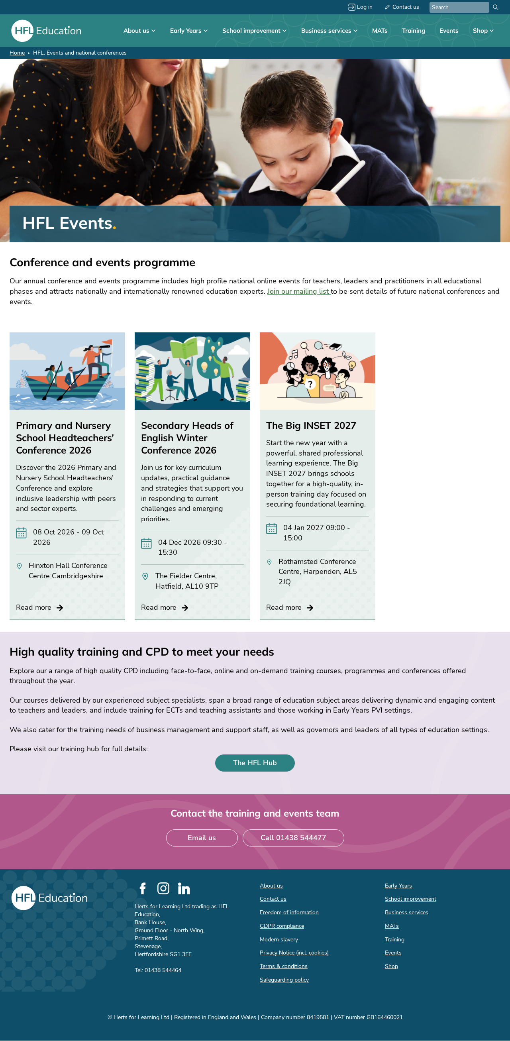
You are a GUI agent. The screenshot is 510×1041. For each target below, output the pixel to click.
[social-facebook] (143, 888)
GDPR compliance (282, 926)
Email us (202, 838)
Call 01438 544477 (293, 838)
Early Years (186, 30)
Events (449, 30)
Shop (480, 30)
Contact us (405, 7)
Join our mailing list (299, 291)
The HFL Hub (255, 763)
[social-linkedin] (184, 888)
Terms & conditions (284, 966)
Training (413, 30)
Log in (365, 7)
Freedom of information (289, 912)
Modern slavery (279, 939)
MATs (380, 30)
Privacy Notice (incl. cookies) (294, 953)
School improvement (251, 30)
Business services (326, 30)
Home (17, 53)
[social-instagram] (163, 888)
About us (136, 30)
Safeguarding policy (284, 980)
